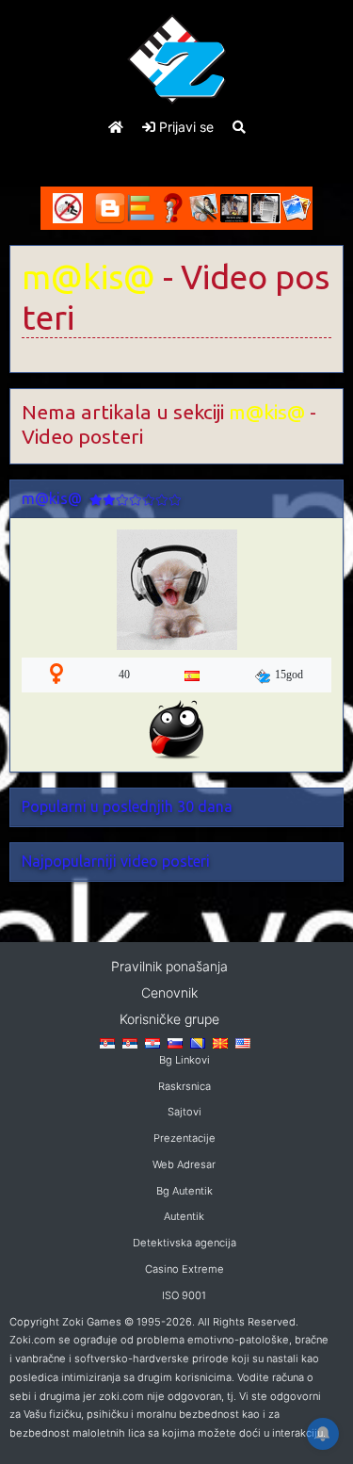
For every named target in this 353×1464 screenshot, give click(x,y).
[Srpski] (129, 1041)
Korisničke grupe (169, 1019)
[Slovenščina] (175, 1041)
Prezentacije (184, 1138)
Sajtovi (184, 1111)
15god (289, 674)
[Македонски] (220, 1041)
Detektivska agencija (184, 1242)
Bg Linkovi (184, 1059)
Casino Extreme (184, 1269)
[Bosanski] (197, 1041)
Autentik (184, 1216)
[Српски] (107, 1041)
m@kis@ (88, 277)
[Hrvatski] (152, 1041)
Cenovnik (169, 992)
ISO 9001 (184, 1295)
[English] (242, 1041)
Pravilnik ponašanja (169, 966)
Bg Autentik (184, 1190)
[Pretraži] (239, 127)
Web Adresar (184, 1164)
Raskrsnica (184, 1086)
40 (124, 674)
